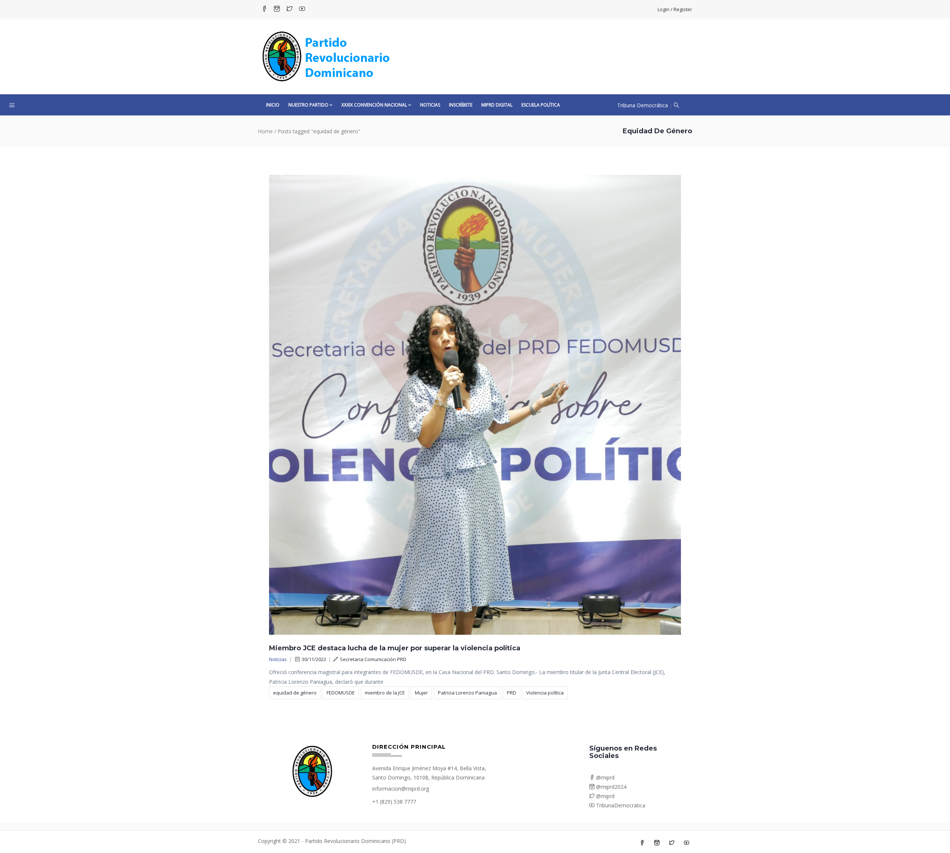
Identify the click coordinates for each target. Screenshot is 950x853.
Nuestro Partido (308, 105)
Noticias (430, 105)
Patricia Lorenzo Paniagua (467, 692)
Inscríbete (460, 105)
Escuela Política (540, 105)
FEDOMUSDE (341, 692)
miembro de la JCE (385, 692)
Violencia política (545, 692)
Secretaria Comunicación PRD (373, 659)
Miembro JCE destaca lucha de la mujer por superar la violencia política (394, 648)
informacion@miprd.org (400, 788)
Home (265, 131)
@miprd (604, 777)
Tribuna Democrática (642, 105)
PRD (511, 692)
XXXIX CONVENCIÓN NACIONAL (374, 105)
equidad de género (295, 692)
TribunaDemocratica (619, 805)
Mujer (421, 692)
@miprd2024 (610, 786)
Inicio (272, 105)
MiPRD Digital (496, 105)
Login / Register (675, 9)
